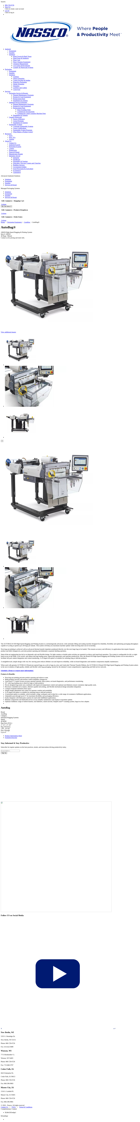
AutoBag (27, 222)
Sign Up (7, 7)
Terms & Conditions (25, 1107)
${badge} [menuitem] (10, 1112)
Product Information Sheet (13, 736)
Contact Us (4, 1107)
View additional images (8, 332)
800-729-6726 (9, 5)
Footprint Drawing (11, 737)
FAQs (14, 1107)
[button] (3, 204)
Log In (7, 11)
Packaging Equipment (14, 222)
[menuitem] (72, 1119)
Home (3, 222)
